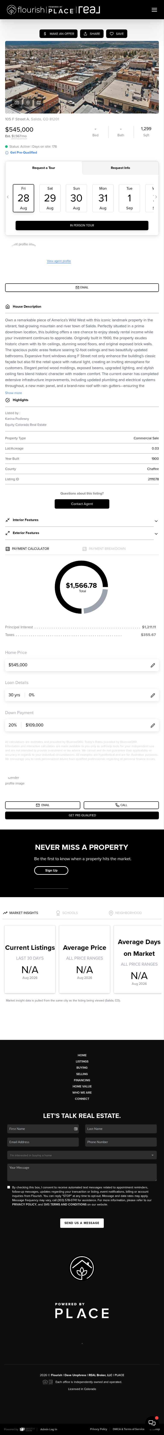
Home (82, 1055)
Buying (82, 1068)
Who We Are (82, 1092)
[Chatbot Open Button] (152, 1423)
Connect (82, 1099)
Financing (82, 1080)
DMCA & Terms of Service (128, 1429)
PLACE (119, 1375)
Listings (82, 1061)
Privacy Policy (24, 1204)
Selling (82, 1074)
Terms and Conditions (68, 1204)
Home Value (82, 1086)
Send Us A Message (82, 1223)
